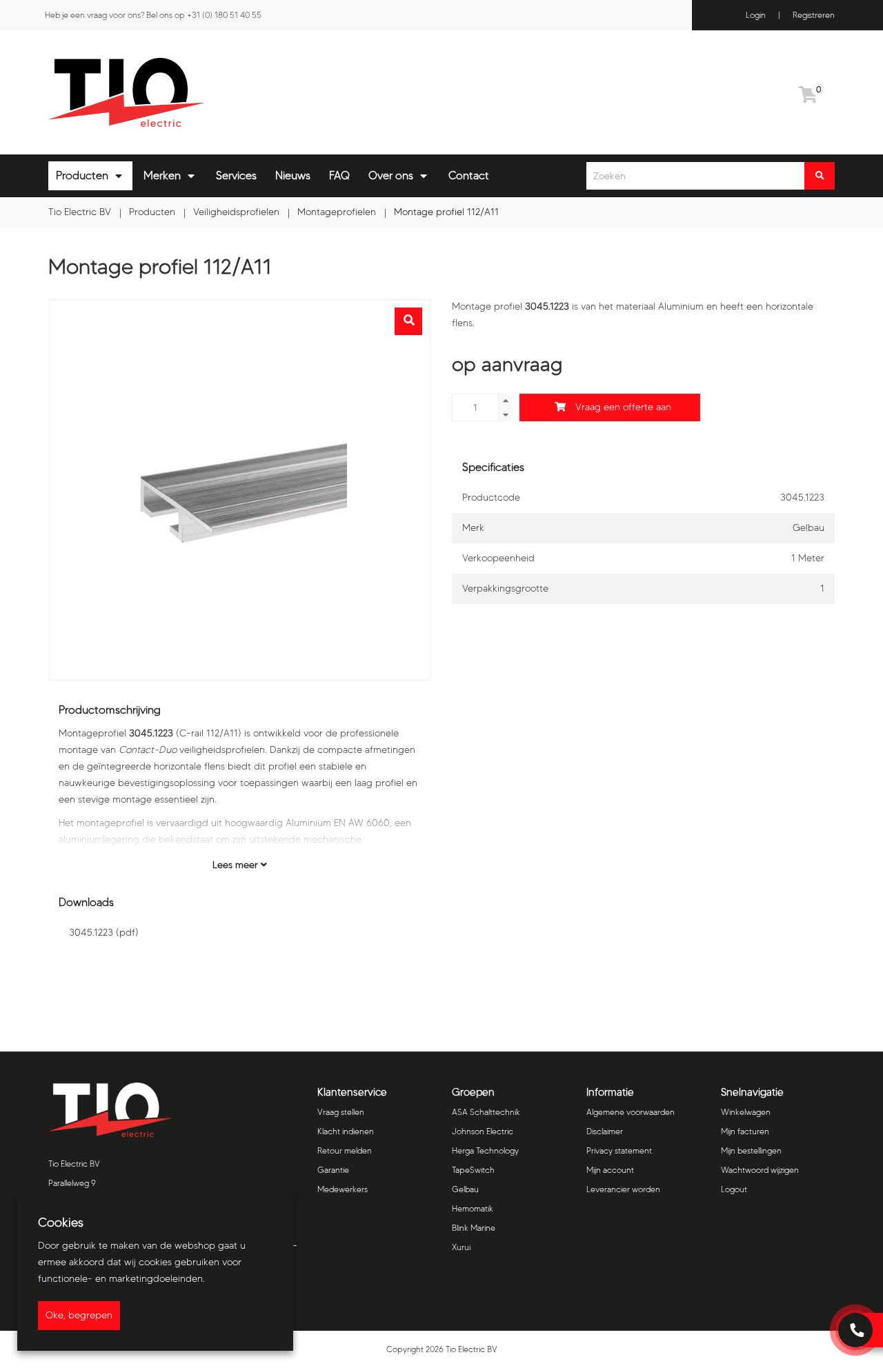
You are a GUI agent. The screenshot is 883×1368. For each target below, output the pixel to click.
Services (236, 175)
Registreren (814, 15)
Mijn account (610, 1170)
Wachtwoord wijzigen (760, 1170)
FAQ (339, 175)
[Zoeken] (819, 176)
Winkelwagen (746, 1112)
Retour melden (344, 1150)
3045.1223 (104, 932)
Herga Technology (485, 1150)
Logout (734, 1189)
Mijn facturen (745, 1131)
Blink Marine (473, 1228)
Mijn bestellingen (751, 1150)
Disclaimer (604, 1131)
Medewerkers (342, 1189)
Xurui (461, 1247)
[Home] (239, 92)
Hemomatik (472, 1208)
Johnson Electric (482, 1131)
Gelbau (465, 1189)
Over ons (390, 175)
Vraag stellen (340, 1112)
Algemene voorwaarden (630, 1112)
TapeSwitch (473, 1170)
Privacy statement (619, 1150)
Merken (162, 175)
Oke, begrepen (79, 1315)
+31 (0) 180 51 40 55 (224, 15)
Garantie (333, 1170)
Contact (468, 175)
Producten (82, 175)
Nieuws (292, 175)
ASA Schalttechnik (486, 1112)
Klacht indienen (345, 1131)
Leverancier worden (623, 1189)
